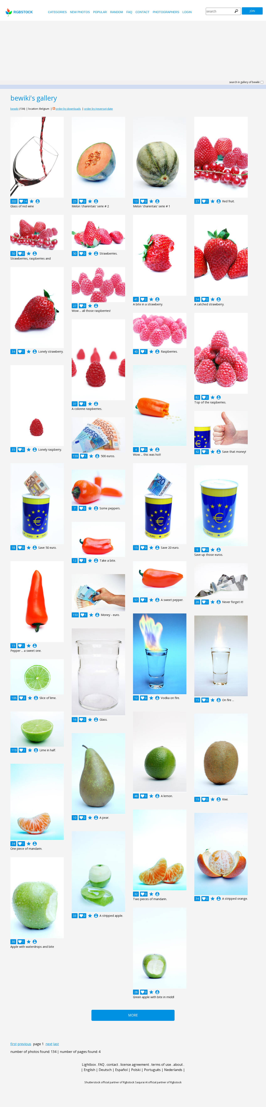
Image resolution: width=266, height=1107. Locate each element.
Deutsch (105, 1069)
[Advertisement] (133, 52)
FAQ (129, 12)
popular (100, 12)
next (49, 1044)
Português (152, 1069)
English (89, 1069)
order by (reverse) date (98, 109)
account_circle (37, 201)
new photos (80, 12)
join (252, 11)
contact (142, 12)
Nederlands (173, 1069)
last (56, 1044)
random (116, 12)
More (133, 1015)
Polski (135, 1069)
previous (24, 1044)
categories (57, 12)
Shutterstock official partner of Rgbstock (109, 1082)
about (178, 1064)
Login (187, 12)
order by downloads (68, 109)
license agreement (134, 1064)
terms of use (161, 1064)
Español (121, 1069)
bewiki (14, 109)
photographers (166, 12)
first (13, 1044)
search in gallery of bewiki (244, 82)
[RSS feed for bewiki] (54, 109)
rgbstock (23, 12)
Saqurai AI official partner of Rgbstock (158, 1082)
